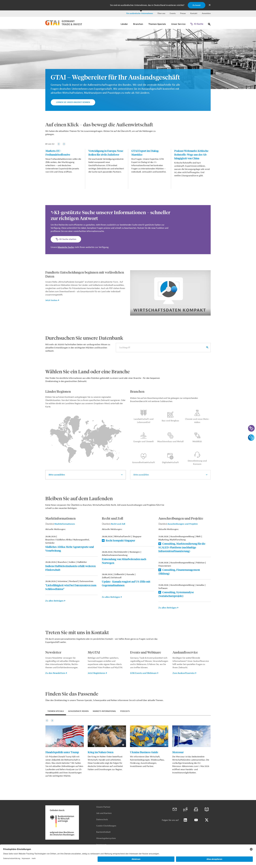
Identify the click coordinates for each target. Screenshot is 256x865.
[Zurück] (58, 144)
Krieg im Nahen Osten (100, 752)
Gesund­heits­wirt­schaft (143, 462)
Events (173, 13)
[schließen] (209, 5)
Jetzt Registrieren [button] (96, 673)
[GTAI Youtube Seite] (196, 820)
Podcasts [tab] (125, 711)
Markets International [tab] (104, 711)
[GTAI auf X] (207, 820)
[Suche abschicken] (207, 347)
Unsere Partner (103, 807)
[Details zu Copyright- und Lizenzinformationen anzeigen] (253, 31)
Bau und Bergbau (170, 420)
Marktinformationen (64, 524)
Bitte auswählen (57, 474)
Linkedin (185, 820)
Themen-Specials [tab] (55, 711)
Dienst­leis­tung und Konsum (197, 462)
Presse (183, 13)
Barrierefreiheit (103, 832)
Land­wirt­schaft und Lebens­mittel (143, 421)
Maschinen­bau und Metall (170, 441)
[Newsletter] (196, 809)
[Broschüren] (207, 809)
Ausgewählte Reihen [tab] (78, 711)
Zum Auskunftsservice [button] (184, 673)
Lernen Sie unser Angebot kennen (73, 102)
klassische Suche (66, 247)
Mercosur (177, 752)
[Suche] (209, 24)
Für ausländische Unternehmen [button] (139, 13)
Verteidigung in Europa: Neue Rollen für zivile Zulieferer (105, 152)
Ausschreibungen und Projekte (182, 524)
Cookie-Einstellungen (106, 826)
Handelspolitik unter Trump (62, 752)
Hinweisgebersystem (106, 838)
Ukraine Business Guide (144, 752)
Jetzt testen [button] (51, 300)
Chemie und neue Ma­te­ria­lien (197, 421)
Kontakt (193, 13)
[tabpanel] (128, 748)
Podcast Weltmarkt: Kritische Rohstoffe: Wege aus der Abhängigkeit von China (191, 154)
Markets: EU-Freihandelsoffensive (57, 152)
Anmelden (206, 13)
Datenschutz (102, 819)
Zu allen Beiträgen (54, 600)
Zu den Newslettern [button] (55, 673)
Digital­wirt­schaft (170, 462)
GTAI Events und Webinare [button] (143, 673)
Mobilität (197, 441)
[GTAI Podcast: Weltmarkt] (185, 809)
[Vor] (64, 144)
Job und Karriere (104, 813)
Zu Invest (197, 5)
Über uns (161, 13)
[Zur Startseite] (63, 24)
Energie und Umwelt (143, 441)
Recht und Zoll (118, 524)
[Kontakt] (175, 809)
